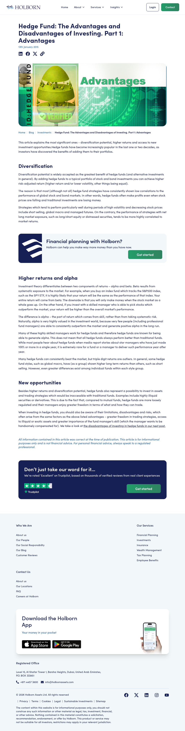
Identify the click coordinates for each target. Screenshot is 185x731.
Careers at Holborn (27, 596)
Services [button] (96, 7)
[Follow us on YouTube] (167, 695)
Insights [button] (115, 7)
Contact (170, 7)
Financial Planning (147, 535)
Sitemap (101, 701)
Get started (145, 254)
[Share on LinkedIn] (20, 54)
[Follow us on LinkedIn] (146, 695)
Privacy (24, 701)
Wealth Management (149, 550)
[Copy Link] (42, 54)
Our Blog (21, 550)
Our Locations (24, 586)
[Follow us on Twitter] (136, 695)
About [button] (77, 7)
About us (21, 535)
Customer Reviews (26, 555)
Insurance (142, 545)
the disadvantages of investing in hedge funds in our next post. (124, 426)
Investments (44, 132)
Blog (31, 132)
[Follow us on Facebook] (126, 695)
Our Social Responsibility (30, 545)
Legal (57, 701)
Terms (34, 701)
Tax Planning (144, 555)
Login (152, 7)
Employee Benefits (147, 560)
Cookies (46, 701)
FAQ (18, 591)
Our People (22, 540)
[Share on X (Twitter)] (35, 54)
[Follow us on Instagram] (156, 695)
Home (64, 7)
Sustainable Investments (78, 701)
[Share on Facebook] (28, 54)
